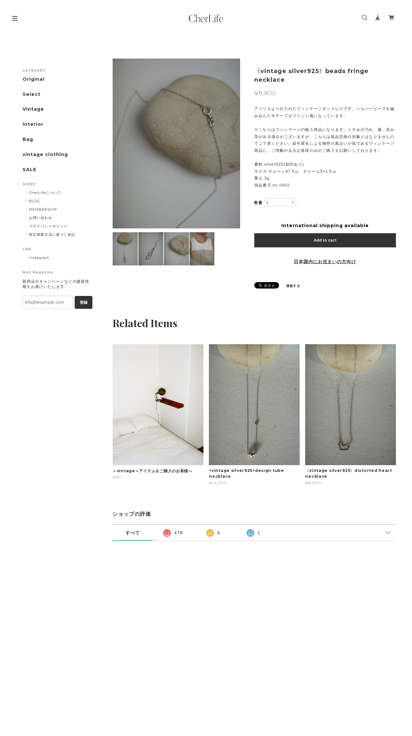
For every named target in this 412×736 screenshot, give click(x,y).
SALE (29, 169)
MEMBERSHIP (43, 209)
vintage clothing (45, 154)
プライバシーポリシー (48, 226)
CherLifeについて (45, 192)
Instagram (39, 257)
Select (32, 94)
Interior (33, 124)
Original (33, 79)
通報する (293, 286)
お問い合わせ (40, 218)
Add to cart (325, 240)
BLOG (34, 201)
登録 (84, 302)
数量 (258, 202)
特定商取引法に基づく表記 (52, 234)
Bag (28, 139)
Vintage (33, 109)
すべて (133, 532)
